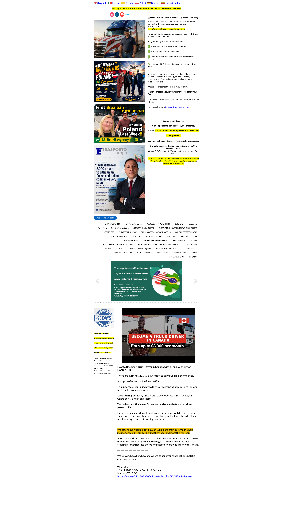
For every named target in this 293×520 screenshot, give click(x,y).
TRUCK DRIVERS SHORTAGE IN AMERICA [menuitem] (156, 232)
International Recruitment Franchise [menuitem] (155, 240)
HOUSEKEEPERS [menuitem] (162, 253)
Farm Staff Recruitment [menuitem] (120, 228)
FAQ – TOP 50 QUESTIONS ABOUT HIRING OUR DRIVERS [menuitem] (158, 244)
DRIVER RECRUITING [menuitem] (112, 224)
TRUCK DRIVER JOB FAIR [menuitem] (154, 236)
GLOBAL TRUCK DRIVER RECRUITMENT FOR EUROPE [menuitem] (178, 228)
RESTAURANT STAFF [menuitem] (177, 257)
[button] (95, 302)
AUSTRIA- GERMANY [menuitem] (144, 253)
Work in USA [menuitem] (102, 228)
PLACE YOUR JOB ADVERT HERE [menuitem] (158, 224)
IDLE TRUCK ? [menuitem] (172, 236)
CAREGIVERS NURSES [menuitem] (189, 249)
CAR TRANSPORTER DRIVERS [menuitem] (186, 232)
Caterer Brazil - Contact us (177, 107)
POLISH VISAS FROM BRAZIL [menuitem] (166, 249)
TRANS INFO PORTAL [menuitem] (130, 240)
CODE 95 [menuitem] (184, 236)
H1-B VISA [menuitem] (136, 236)
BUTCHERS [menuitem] (179, 224)
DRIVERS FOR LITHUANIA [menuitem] (123, 253)
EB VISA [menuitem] (194, 253)
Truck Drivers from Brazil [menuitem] (133, 224)
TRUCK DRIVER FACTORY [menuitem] (128, 232)
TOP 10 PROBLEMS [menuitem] (190, 244)
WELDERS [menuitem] (193, 240)
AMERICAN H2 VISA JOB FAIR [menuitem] (143, 228)
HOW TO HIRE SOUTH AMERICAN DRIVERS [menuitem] (118, 244)
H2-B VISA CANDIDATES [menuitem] (119, 236)
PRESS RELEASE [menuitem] (179, 240)
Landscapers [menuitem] (192, 224)
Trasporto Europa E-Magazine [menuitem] (140, 249)
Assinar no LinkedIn (105, 218)
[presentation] (97, 281)
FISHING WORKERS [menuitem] (179, 253)
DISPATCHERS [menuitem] (109, 232)
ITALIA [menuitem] (194, 236)
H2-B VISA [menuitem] (193, 257)
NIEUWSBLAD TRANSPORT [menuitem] (115, 249)
